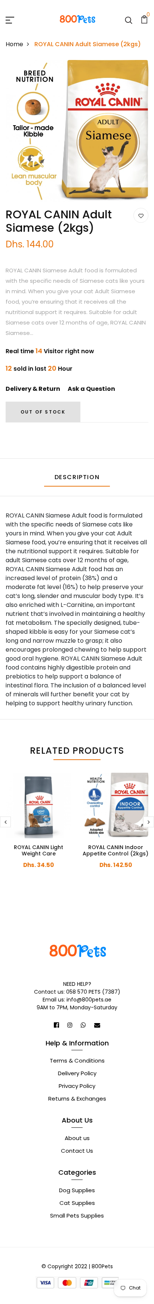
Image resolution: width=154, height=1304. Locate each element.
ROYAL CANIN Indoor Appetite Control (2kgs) (115, 850)
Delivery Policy (77, 1073)
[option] (77, 134)
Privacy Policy (77, 1086)
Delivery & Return (33, 388)
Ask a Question (91, 388)
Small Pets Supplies (77, 1215)
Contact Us (77, 1151)
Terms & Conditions (77, 1060)
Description (77, 477)
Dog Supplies (77, 1190)
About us (77, 1138)
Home (14, 44)
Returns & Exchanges (77, 1098)
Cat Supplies (77, 1203)
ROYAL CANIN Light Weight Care (38, 850)
